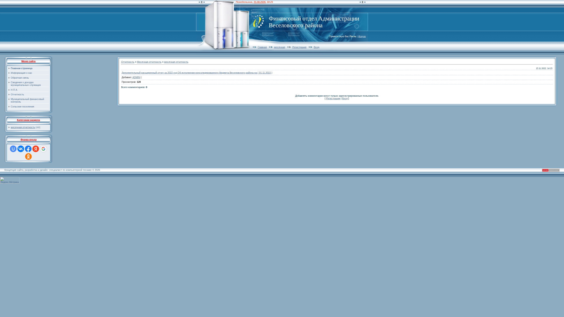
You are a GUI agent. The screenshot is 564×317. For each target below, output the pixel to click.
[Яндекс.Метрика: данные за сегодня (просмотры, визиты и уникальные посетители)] (9, 180)
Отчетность (127, 62)
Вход (316, 47)
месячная (279, 47)
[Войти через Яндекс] (35, 149)
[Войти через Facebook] (28, 149)
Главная (262, 47)
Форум (362, 36)
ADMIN (136, 77)
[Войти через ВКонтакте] (20, 149)
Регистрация (299, 47)
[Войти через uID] (13, 149)
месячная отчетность (23, 127)
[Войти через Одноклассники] (28, 156)
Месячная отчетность (149, 62)
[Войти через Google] (43, 148)
